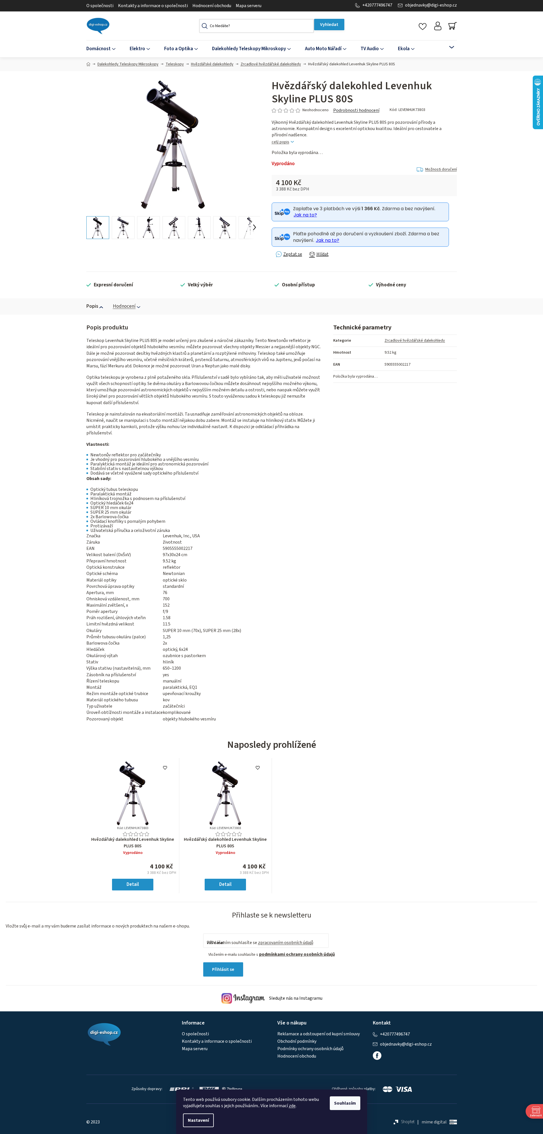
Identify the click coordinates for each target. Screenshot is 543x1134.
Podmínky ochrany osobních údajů (310, 1048)
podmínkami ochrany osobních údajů (297, 954)
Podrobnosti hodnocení (356, 110)
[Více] (448, 47)
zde (292, 1106)
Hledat (329, 24)
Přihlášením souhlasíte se (260, 942)
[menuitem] (104, 48)
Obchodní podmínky (296, 1041)
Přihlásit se (223, 969)
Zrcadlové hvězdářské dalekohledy (415, 340)
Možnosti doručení (441, 169)
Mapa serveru (248, 6)
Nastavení (198, 1120)
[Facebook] (377, 1055)
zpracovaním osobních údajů (285, 942)
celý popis (280, 142)
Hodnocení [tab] (124, 306)
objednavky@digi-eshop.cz (431, 5)
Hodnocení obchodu (211, 6)
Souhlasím (345, 1103)
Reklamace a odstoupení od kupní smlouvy (318, 1034)
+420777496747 (377, 5)
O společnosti (99, 6)
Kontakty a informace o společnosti (153, 6)
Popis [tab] (92, 306)
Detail (133, 884)
